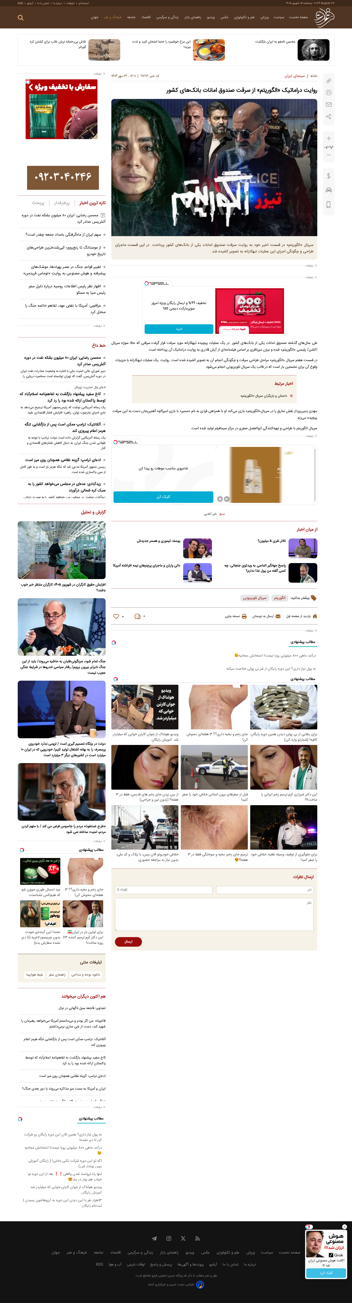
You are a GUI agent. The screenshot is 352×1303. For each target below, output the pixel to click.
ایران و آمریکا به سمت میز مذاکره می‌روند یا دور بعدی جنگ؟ (64, 1089)
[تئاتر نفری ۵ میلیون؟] (303, 548)
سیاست (278, 17)
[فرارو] (324, 17)
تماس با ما (43, 3)
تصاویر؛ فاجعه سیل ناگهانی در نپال (82, 1008)
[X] (183, 1238)
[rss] (197, 1238)
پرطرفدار (62, 203)
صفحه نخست (298, 17)
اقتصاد (146, 17)
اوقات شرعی (136, 1265)
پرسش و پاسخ (161, 1265)
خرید (179, 329)
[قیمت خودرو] (329, 191)
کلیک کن (163, 497)
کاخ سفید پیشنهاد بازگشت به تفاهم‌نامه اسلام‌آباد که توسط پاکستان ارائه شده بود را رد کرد (63, 397)
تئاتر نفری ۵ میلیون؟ (272, 541)
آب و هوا (115, 1265)
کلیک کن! (326, 1273)
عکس (225, 17)
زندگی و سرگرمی (168, 17)
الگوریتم (279, 598)
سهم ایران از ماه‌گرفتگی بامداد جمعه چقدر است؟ (63, 235)
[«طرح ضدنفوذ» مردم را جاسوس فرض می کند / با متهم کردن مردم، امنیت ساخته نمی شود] (62, 792)
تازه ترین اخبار (92, 203)
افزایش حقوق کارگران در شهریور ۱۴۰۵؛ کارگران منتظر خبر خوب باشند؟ (63, 587)
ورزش (265, 17)
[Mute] (227, 499)
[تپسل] (146, 283)
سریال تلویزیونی (255, 598)
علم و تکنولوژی (245, 17)
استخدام (84, 3)
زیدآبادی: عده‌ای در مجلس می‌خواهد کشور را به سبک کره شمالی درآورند (67, 487)
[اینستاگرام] (169, 1238)
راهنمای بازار (193, 17)
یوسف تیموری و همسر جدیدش (158, 541)
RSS (20, 3)
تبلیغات (70, 3)
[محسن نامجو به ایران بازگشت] (313, 50)
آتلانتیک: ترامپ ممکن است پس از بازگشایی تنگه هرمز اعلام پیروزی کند (65, 427)
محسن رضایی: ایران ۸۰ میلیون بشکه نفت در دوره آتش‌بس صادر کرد (65, 361)
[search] (20, 18)
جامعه (131, 17)
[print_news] (329, 92)
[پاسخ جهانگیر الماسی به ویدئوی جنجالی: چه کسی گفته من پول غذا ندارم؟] (303, 573)
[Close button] (344, 1226)
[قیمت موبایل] (328, 206)
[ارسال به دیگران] (329, 105)
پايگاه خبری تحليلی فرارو (167, 1275)
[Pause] (220, 499)
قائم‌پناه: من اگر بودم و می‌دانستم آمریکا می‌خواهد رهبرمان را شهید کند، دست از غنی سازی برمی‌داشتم (63, 1024)
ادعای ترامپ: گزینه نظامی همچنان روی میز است (63, 460)
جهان (95, 17)
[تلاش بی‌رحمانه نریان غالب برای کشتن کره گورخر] (104, 50)
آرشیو (30, 3)
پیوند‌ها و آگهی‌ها (190, 1265)
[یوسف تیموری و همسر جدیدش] (197, 548)
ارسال (128, 942)
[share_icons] (328, 116)
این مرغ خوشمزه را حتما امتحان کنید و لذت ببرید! (161, 44)
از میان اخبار (307, 530)
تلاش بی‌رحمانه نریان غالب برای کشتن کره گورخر (58, 44)
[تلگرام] (154, 1238)
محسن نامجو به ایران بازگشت (275, 41)
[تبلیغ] (63, 178)
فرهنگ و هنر (113, 17)
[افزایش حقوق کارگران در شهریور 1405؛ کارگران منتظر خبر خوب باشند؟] (62, 550)
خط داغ (99, 346)
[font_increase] (328, 138)
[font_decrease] (328, 155)
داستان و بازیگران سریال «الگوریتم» (263, 396)
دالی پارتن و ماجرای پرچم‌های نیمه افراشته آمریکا (146, 565)
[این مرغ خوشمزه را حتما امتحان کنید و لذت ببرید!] (209, 50)
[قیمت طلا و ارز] (329, 177)
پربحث (38, 203)
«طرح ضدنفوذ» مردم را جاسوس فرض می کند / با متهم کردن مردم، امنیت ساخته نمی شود (64, 829)
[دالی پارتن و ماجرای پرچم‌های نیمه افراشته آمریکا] (197, 573)
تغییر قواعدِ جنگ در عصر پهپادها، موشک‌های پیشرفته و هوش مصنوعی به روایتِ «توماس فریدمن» (64, 270)
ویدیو (211, 17)
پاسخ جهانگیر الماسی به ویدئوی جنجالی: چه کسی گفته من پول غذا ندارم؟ (255, 568)
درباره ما (57, 3)
